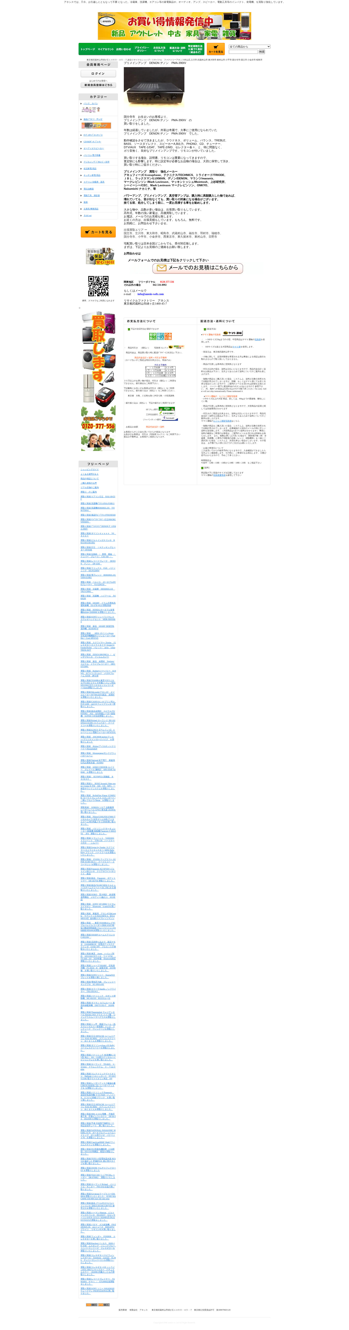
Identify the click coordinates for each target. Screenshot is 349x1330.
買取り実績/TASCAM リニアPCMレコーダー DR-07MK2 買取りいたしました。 (98, 1177)
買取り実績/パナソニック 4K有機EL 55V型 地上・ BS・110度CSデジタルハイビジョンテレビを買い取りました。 (98, 1057)
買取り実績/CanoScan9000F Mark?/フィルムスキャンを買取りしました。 (98, 1143)
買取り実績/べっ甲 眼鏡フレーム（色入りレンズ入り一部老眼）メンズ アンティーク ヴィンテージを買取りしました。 (98, 1028)
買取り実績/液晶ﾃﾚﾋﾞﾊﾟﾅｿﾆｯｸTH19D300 (98, 515)
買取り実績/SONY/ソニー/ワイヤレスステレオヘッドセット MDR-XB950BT (98, 619)
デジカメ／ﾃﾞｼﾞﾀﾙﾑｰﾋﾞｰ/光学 (96, 162)
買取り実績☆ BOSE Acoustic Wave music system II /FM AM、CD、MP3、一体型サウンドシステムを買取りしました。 (98, 787)
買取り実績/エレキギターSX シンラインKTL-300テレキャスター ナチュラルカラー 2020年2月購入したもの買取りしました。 (98, 1271)
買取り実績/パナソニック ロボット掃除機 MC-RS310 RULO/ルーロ (98, 997)
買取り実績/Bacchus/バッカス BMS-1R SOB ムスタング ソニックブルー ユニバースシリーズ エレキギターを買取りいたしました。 (99, 1247)
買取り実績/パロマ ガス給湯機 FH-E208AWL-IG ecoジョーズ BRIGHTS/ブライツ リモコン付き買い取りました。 (98, 1228)
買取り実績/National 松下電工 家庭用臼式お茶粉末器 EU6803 (98, 761)
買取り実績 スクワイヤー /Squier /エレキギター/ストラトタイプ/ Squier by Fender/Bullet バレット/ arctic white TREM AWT (98, 646)
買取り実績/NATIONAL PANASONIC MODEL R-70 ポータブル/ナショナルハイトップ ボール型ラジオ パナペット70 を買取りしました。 (98, 1134)
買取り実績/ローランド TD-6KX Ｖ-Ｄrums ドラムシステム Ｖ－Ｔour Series (98, 1066)
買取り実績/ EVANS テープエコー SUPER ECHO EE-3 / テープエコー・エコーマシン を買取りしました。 (98, 861)
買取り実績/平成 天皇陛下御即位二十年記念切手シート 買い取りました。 (98, 1124)
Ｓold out (87, 215)
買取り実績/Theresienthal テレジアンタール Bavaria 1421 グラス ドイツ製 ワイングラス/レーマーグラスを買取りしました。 (98, 1016)
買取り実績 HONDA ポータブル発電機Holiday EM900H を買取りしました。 (98, 611)
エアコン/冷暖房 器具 (94, 182)
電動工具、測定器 (92, 195)
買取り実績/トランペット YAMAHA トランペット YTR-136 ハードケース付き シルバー (98, 840)
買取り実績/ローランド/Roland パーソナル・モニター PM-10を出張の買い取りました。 (98, 1186)
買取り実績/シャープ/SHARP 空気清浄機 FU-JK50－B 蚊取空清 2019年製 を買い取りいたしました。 (98, 967)
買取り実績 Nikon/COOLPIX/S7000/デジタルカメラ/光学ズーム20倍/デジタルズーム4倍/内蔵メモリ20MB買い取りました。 (98, 820)
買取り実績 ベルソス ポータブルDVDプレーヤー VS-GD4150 (98, 583)
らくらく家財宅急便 (222, 421)
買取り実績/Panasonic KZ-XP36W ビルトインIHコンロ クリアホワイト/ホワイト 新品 (98, 871)
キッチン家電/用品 (92, 175)
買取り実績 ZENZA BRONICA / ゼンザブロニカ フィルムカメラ (98, 655)
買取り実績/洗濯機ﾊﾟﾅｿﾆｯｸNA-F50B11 (98, 503)
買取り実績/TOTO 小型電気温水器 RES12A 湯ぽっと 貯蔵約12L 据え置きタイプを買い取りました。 (98, 1161)
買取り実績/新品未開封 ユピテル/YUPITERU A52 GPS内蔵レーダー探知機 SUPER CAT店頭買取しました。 (98, 713)
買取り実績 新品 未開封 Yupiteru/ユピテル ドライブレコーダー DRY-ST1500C (98, 663)
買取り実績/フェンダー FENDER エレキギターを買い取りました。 (98, 1237)
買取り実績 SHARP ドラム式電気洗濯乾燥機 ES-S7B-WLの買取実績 (98, 604)
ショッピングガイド (90, 469)
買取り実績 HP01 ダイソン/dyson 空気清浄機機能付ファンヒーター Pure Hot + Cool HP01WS (98, 635)
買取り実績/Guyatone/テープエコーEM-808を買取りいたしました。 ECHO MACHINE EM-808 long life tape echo (98, 1196)
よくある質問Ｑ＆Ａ (90, 474)
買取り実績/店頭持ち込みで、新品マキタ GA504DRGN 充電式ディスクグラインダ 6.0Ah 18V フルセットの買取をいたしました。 (98, 945)
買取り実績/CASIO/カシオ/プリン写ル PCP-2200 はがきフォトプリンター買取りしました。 (99, 704)
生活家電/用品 (90, 168)
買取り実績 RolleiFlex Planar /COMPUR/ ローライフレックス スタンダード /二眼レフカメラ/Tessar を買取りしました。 (98, 799)
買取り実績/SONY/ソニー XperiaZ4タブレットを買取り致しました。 (98, 976)
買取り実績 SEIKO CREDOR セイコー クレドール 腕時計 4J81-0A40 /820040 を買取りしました (98, 769)
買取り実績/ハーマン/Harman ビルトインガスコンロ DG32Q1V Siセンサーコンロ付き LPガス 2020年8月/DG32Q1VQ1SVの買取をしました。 (98, 1216)
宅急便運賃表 (219, 475)
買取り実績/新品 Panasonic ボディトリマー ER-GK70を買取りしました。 (98, 879)
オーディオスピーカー (94, 148)
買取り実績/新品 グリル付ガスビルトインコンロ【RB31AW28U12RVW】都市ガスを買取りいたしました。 (98, 1205)
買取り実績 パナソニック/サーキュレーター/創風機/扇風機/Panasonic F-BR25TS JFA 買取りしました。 (98, 831)
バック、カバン (91, 103)
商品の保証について (90, 478)
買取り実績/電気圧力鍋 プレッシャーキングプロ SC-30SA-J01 (98, 983)
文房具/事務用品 (91, 209)
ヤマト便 (236, 347)
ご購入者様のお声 (89, 483)
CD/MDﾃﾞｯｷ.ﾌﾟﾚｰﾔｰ (92, 142)
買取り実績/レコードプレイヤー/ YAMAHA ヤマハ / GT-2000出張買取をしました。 (98, 1281)
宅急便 (258, 339)
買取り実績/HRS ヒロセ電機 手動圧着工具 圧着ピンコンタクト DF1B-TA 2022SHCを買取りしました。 (98, 1116)
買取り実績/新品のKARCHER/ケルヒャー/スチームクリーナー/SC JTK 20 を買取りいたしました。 (98, 887)
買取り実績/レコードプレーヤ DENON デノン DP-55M (98, 562)
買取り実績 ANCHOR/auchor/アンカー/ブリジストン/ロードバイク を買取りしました (97, 739)
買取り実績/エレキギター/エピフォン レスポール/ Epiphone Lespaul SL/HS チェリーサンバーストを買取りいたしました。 (98, 1259)
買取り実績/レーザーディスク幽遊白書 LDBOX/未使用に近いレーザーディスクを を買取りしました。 (98, 1085)
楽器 (86, 202)
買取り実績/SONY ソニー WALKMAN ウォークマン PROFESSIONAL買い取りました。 (97, 1290)
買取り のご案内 (89, 492)
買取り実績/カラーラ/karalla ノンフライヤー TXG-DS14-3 (98, 990)
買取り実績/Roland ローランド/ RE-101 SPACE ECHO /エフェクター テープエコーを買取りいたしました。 (98, 722)
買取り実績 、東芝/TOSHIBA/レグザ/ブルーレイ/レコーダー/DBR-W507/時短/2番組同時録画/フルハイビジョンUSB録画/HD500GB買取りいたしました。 (98, 926)
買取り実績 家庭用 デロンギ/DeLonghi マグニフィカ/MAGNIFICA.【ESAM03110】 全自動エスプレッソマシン (98, 915)
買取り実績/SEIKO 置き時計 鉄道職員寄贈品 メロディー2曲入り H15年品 (98, 896)
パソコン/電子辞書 (92, 155)
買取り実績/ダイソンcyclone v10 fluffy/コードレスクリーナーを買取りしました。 (98, 1047)
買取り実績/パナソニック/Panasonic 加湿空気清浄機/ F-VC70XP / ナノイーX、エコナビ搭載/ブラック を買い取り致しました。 (98, 1096)
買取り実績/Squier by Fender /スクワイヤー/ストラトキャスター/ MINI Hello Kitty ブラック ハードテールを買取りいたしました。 (98, 851)
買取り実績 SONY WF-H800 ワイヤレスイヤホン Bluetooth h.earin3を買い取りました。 (98, 906)
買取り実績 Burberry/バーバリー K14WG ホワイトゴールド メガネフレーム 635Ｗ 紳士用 (98, 673)
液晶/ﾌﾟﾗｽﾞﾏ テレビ (93, 119)
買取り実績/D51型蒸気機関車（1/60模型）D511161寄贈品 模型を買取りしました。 (98, 1151)
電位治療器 (89, 189)
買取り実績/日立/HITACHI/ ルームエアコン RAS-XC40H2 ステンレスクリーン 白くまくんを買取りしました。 (98, 1038)
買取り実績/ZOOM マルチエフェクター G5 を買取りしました (98, 1169)
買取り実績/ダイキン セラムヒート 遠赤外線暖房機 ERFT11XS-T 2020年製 (98, 1005)
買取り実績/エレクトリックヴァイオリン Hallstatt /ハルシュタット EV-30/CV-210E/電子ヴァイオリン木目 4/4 (98, 1076)
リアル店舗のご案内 (90, 487)
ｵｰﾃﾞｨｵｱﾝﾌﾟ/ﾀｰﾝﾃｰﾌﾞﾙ (93, 135)
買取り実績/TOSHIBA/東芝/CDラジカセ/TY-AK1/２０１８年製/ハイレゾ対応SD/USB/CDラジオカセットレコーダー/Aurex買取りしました (98, 684)
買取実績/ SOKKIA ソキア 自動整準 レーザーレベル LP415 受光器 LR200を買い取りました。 (98, 809)
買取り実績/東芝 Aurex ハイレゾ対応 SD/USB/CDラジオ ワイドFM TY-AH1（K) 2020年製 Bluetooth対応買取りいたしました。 (99, 957)
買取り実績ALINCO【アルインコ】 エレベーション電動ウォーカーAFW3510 (99, 731)
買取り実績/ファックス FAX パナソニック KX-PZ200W (98, 569)
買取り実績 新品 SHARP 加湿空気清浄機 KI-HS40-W (97, 627)
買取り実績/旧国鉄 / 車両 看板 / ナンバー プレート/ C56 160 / (99, 555)
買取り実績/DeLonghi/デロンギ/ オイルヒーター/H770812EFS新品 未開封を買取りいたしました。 (98, 694)
